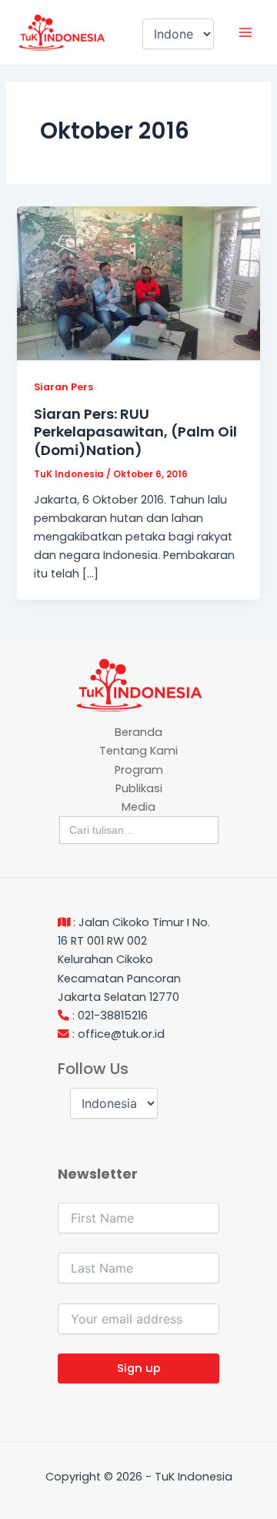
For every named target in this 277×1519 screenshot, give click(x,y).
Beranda (138, 732)
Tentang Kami (138, 750)
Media (138, 807)
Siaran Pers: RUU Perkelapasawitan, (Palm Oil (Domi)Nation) (135, 432)
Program (139, 770)
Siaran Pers (63, 386)
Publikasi (138, 788)
